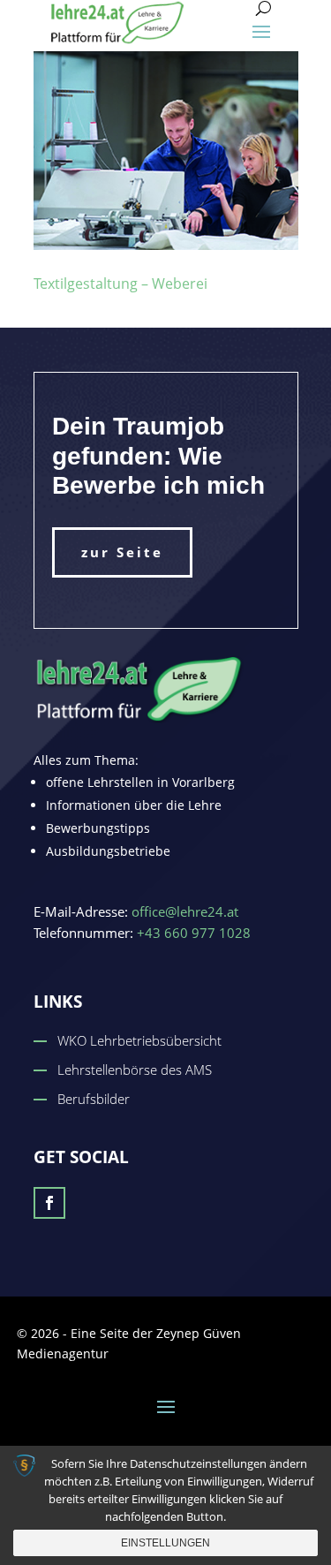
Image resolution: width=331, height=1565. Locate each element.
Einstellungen (165, 1543)
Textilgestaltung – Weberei (120, 283)
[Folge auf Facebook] (49, 1203)
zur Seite (122, 552)
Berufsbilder (93, 1099)
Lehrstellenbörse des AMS (134, 1069)
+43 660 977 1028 (194, 932)
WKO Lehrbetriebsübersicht (139, 1040)
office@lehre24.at (185, 911)
